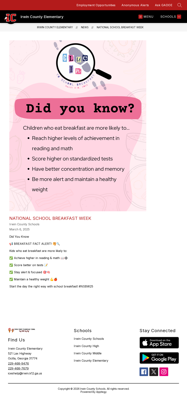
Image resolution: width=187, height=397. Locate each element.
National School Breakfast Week (120, 27)
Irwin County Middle (88, 353)
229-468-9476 (18, 363)
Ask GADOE (164, 5)
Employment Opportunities (96, 5)
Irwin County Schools (89, 338)
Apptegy (101, 391)
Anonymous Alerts (135, 5)
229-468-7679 (18, 368)
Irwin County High (86, 346)
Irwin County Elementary (55, 27)
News (85, 27)
